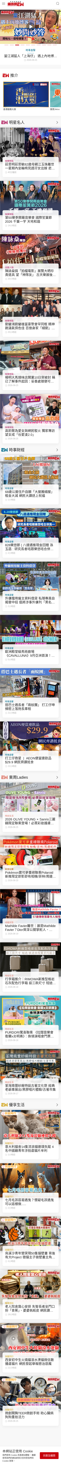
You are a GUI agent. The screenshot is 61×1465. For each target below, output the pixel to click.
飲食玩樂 (9, 869)
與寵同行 (9, 1143)
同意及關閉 (49, 1455)
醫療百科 (9, 1303)
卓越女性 (9, 922)
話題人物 (9, 267)
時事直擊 (9, 488)
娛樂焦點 (9, 161)
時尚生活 (9, 816)
